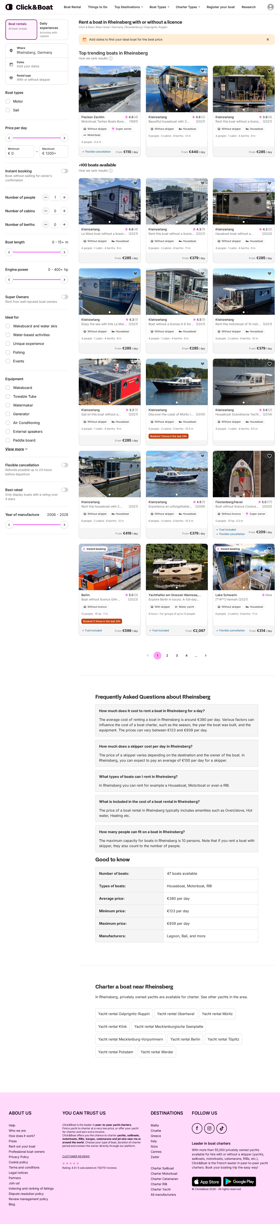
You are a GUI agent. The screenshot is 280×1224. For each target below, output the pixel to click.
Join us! (14, 1183)
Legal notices (18, 1172)
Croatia (156, 1130)
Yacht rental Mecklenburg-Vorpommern (130, 1039)
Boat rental (103, 27)
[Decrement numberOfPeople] (46, 197)
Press (13, 1141)
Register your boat (221, 7)
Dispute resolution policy (26, 1193)
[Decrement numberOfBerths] (46, 224)
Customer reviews (76, 1156)
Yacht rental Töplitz (223, 1039)
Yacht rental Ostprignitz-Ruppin (124, 1014)
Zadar (155, 1157)
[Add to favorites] (135, 71)
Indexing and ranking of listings (31, 1188)
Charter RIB (159, 1184)
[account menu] (270, 7)
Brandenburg (134, 27)
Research (249, 7)
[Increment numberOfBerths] (64, 224)
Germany (117, 27)
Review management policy (28, 1199)
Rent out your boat (22, 1146)
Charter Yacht (161, 1189)
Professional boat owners (27, 1151)
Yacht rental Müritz (217, 1014)
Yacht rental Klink (112, 1026)
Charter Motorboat (164, 1173)
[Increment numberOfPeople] (64, 197)
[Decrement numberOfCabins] (46, 211)
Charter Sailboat (162, 1168)
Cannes (156, 1151)
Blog (12, 1204)
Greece (156, 1136)
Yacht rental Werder (157, 1052)
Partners (15, 1178)
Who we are (17, 1130)
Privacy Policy (19, 1157)
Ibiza (154, 1146)
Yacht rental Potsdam (115, 1052)
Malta (155, 1125)
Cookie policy (18, 1162)
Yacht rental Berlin (185, 1039)
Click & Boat (86, 27)
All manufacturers (163, 1194)
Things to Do (97, 7)
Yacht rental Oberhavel (175, 1014)
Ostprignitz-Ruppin (155, 27)
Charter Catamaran (164, 1179)
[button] (109, 109)
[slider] (9, 138)
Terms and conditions (24, 1167)
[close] (267, 39)
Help (12, 1125)
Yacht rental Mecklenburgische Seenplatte (168, 1026)
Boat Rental (72, 7)
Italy (154, 1141)
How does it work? (22, 1136)
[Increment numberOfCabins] (64, 211)
